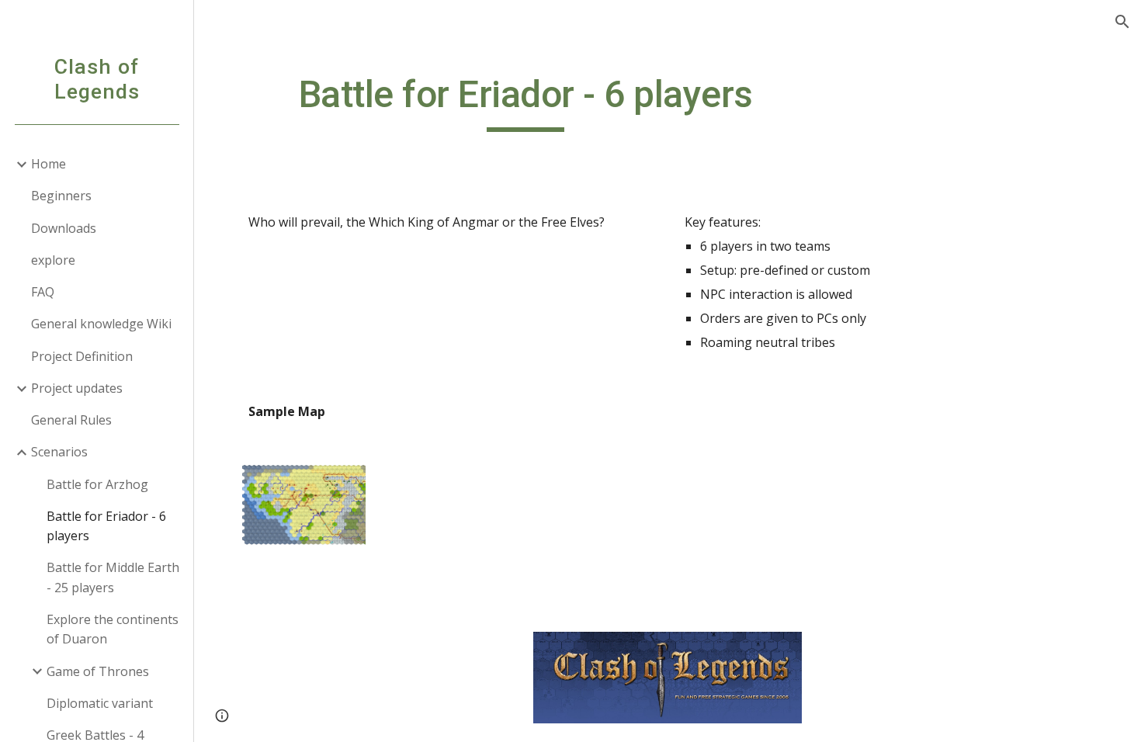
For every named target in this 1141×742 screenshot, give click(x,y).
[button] (1122, 21)
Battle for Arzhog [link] (97, 484)
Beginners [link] (61, 195)
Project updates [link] (77, 388)
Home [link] (48, 163)
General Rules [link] (71, 419)
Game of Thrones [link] (98, 671)
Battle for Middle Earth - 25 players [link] (113, 577)
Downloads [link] (63, 228)
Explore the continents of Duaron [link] (113, 629)
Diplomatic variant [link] (100, 703)
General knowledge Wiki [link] (101, 323)
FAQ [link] (42, 291)
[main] (526, 101)
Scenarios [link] (59, 451)
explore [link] (53, 260)
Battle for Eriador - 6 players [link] (106, 526)
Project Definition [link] (82, 356)
